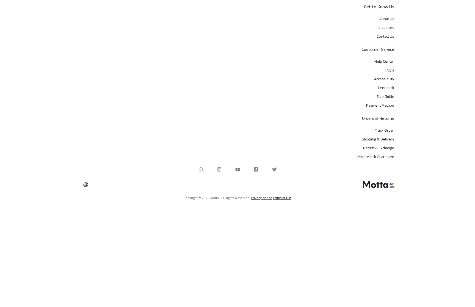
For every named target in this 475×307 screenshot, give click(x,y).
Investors (386, 27)
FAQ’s (389, 70)
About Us (386, 18)
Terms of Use (282, 198)
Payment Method (380, 105)
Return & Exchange (378, 148)
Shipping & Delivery (378, 139)
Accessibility (384, 79)
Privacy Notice (261, 198)
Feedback (386, 87)
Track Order (384, 130)
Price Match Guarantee (375, 156)
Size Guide (385, 96)
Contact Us (385, 36)
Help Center (384, 61)
